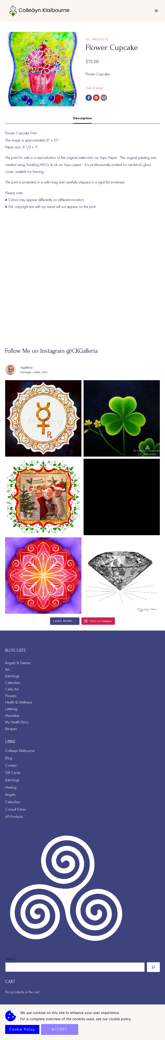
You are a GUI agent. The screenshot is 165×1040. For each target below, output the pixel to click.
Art (7, 669)
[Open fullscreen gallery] (75, 102)
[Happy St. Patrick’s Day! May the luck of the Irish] (122, 418)
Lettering (11, 708)
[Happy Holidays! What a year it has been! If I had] (43, 497)
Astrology (12, 676)
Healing (10, 787)
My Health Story (16, 722)
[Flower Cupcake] (42, 69)
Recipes (11, 728)
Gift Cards (12, 772)
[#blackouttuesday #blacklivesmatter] (122, 497)
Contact (10, 765)
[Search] (153, 967)
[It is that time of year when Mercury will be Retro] (43, 418)
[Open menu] (156, 11)
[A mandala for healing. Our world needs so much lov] (43, 575)
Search (10, 958)
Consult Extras (15, 809)
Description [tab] (82, 118)
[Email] (104, 98)
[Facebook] (89, 98)
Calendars (12, 682)
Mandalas (12, 715)
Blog (8, 758)
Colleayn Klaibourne (20, 750)
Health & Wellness (18, 702)
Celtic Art (11, 689)
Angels (10, 794)
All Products (97, 39)
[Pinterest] (96, 98)
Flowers (11, 695)
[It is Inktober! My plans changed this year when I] (122, 575)
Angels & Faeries (18, 662)
